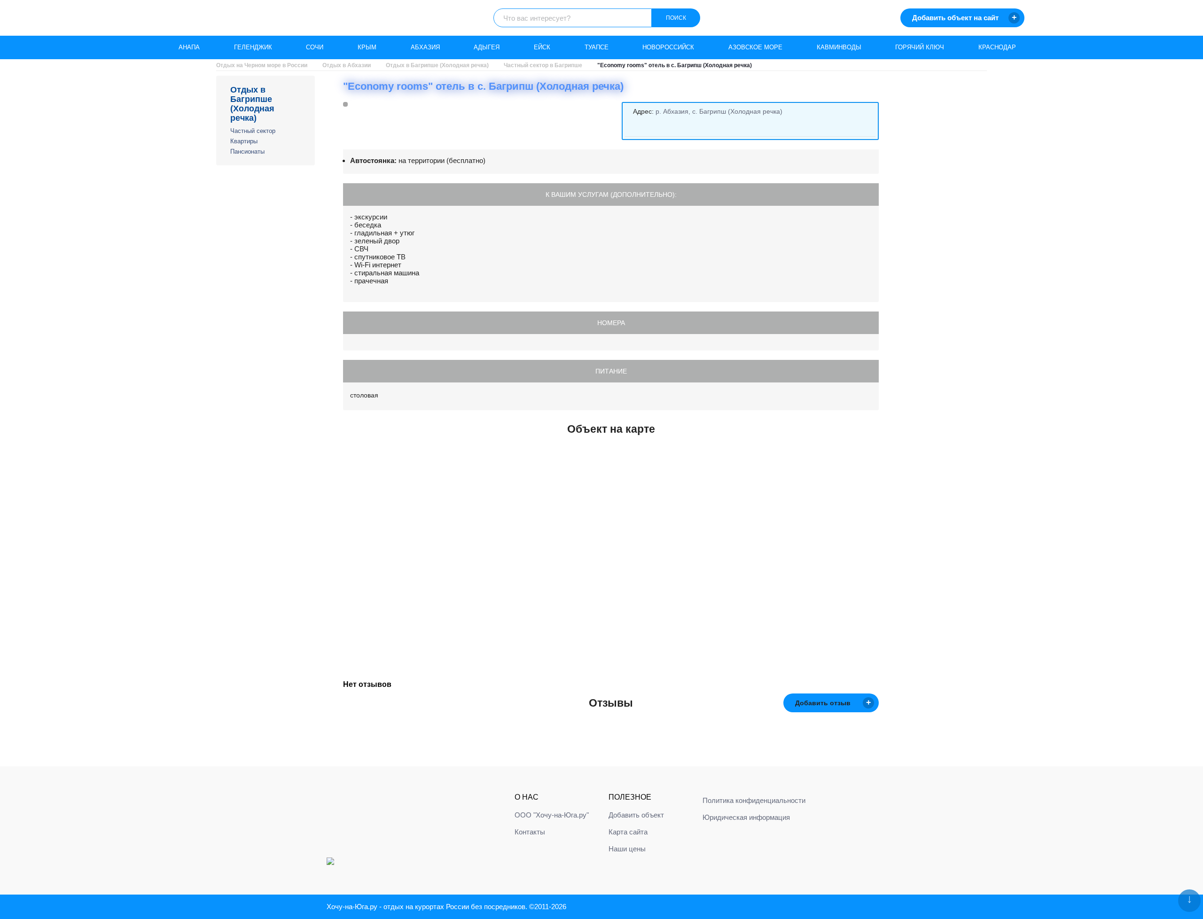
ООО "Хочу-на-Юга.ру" (552, 815)
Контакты (530, 832)
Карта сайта (628, 832)
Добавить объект (636, 815)
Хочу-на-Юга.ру (352, 907)
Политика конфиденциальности (754, 800)
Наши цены (627, 849)
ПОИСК (676, 18)
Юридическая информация (746, 817)
